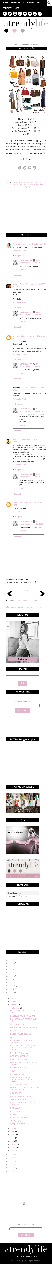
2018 (11, 986)
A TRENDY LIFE (25, 260)
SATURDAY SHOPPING (19, 1056)
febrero (13, 1148)
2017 (11, 989)
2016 (11, 992)
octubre (14, 1005)
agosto (13, 1128)
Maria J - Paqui (18, 284)
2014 (11, 1155)
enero (13, 1151)
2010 (11, 1168)
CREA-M (13, 1071)
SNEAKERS (40, 184)
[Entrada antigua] (42, 597)
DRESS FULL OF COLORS (20, 1034)
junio (13, 1135)
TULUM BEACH (16, 1121)
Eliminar (25, 251)
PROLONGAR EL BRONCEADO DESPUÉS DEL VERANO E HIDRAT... (22, 1048)
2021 (11, 976)
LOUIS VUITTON (36, 182)
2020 (11, 979)
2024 (11, 966)
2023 (11, 970)
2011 (11, 1164)
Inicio (26, 591)
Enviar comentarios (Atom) (27, 601)
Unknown (16, 336)
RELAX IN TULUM (17, 1074)
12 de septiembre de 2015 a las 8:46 (32, 244)
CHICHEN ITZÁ (16, 1093)
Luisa (15, 503)
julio (12, 1131)
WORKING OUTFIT (17, 1124)
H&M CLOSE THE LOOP (19, 1118)
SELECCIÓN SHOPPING (18, 184)
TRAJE (27, 187)
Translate (24, 897)
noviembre (15, 1001)
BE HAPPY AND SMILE (19, 1053)
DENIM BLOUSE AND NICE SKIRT (23, 1016)
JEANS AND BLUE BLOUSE (21, 1100)
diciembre (14, 998)
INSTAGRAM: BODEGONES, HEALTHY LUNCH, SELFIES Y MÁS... (22, 1079)
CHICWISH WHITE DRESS (20, 1096)
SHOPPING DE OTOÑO (19, 1085)
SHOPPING (31, 184)
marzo (13, 1144)
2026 (11, 960)
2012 (11, 1161)
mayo (13, 1138)
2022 (11, 973)
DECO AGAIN (15, 1111)
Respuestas (19, 256)
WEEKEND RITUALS (18, 1024)
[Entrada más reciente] (9, 597)
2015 (11, 995)
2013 (11, 1158)
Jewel (15, 244)
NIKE (44, 182)
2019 (11, 982)
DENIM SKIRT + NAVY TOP (20, 1068)
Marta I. (16, 439)
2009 (11, 1171)
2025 (11, 963)
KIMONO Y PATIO (16, 1031)
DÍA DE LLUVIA (16, 1108)
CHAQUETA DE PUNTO (19, 1059)
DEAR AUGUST (16, 1114)
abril (12, 1141)
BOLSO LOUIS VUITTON (21, 182)
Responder (17, 251)
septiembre (15, 1008)
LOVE (12, 1037)
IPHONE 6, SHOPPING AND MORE (23, 1028)
